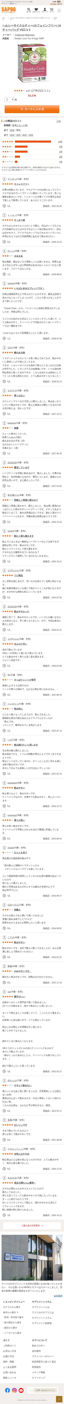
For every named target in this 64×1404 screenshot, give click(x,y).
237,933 (53, 4)
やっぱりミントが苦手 (25, 680)
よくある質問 (9, 1367)
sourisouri (12, 783)
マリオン (12, 179)
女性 (12, 130)
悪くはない (19, 395)
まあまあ (18, 256)
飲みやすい (19, 788)
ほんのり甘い (20, 644)
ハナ (10, 740)
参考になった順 (19, 125)
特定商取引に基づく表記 (44, 1362)
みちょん (12, 1080)
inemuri (11, 283)
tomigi (10, 531)
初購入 (17, 910)
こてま (11, 937)
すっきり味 (19, 220)
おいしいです (20, 1125)
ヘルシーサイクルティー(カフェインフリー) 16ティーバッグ (30, 18)
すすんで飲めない (23, 1085)
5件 (60, 147)
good (4, 206)
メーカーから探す (13, 1333)
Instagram (14, 1390)
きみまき (12, 1178)
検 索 (29, 12)
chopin (11, 847)
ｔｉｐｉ (12, 215)
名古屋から (13, 495)
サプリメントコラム (42, 1318)
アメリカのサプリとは (43, 1312)
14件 (60, 142)
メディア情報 (38, 1372)
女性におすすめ (21, 1154)
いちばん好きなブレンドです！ (29, 288)
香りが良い (19, 820)
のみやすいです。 (23, 971)
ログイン (45, 12)
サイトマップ (38, 1378)
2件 (60, 157)
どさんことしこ (15, 1149)
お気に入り (36, 12)
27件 (59, 121)
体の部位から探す (13, 1322)
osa (9, 992)
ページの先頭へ (59, 1399)
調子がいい (19, 997)
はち (10, 347)
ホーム (3, 18)
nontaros (11, 423)
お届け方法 (8, 1356)
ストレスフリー (21, 184)
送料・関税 (8, 1362)
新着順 (7, 125)
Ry (9, 675)
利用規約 (36, 1367)
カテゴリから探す (12, 1307)
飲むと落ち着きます (24, 536)
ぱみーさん (13, 905)
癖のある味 (19, 352)
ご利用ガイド (9, 1346)
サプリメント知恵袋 (42, 1323)
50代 (31, 135)
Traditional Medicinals (24, 35)
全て (6, 130)
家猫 (10, 966)
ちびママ (12, 390)
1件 (60, 162)
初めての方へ (38, 1346)
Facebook (7, 1390)
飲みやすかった (21, 611)
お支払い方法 (9, 1351)
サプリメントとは (40, 1307)
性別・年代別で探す (14, 1317)
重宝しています (21, 467)
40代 (25, 135)
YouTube (21, 1390)
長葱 (10, 1120)
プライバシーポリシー (43, 1356)
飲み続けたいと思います (26, 745)
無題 (16, 428)
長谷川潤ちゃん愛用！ (25, 1183)
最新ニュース (9, 1378)
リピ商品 (18, 575)
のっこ (11, 251)
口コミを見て (20, 853)
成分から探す (10, 1328)
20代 (12, 135)
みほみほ (12, 462)
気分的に (18, 709)
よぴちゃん (13, 570)
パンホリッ (13, 704)
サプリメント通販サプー (9, 10)
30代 (18, 135)
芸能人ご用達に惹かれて (26, 500)
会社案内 (58, 1296)
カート (52, 12)
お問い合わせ (9, 1372)
